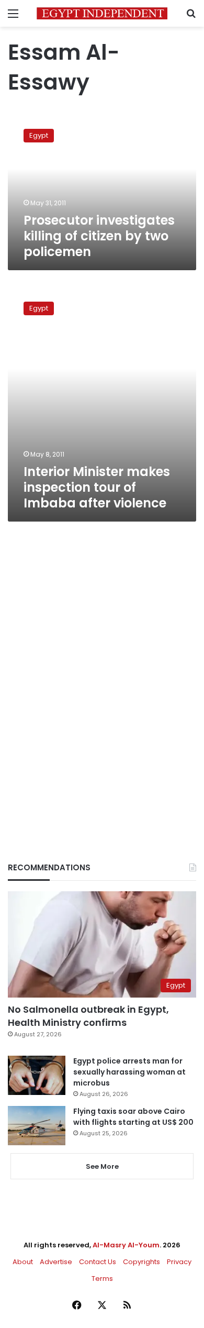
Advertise (56, 1262)
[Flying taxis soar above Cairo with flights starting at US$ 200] (36, 1125)
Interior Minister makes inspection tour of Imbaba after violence (97, 487)
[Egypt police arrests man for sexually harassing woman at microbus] (36, 1075)
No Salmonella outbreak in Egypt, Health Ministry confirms (88, 1016)
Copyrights (141, 1262)
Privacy (179, 1262)
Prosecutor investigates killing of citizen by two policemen (99, 236)
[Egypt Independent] (102, 13)
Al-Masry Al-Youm (126, 1245)
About (23, 1262)
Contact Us (97, 1262)
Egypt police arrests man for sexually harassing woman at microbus (129, 1072)
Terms (102, 1278)
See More (102, 1166)
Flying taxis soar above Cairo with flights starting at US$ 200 (133, 1116)
